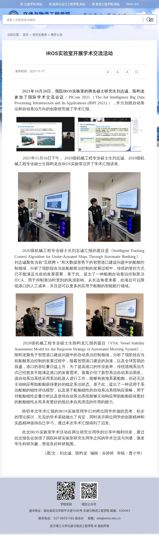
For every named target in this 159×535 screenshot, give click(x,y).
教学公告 (57, 34)
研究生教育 (40, 34)
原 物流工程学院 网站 (106, 4)
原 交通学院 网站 (31, 4)
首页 (26, 34)
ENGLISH (132, 4)
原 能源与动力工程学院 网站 (67, 4)
